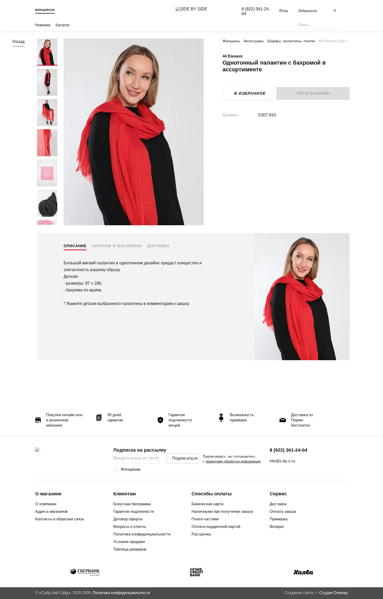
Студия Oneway (333, 592)
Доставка (158, 246)
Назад (18, 41)
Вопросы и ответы (129, 526)
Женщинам (45, 9)
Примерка (278, 519)
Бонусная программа (132, 504)
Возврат (277, 526)
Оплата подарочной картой (215, 526)
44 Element (233, 56)
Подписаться (184, 458)
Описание (75, 246)
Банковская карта (207, 504)
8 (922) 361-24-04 (288, 450)
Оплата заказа (283, 511)
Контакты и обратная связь (59, 519)
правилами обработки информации (233, 461)
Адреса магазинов (51, 511)
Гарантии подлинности (133, 511)
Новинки (42, 25)
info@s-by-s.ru (282, 461)
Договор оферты (128, 519)
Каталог (62, 25)
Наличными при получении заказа (222, 511)
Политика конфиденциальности (141, 534)
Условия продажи (129, 541)
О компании (45, 504)
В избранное (250, 93)
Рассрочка (201, 534)
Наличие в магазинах (117, 246)
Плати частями (205, 519)
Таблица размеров (129, 549)
